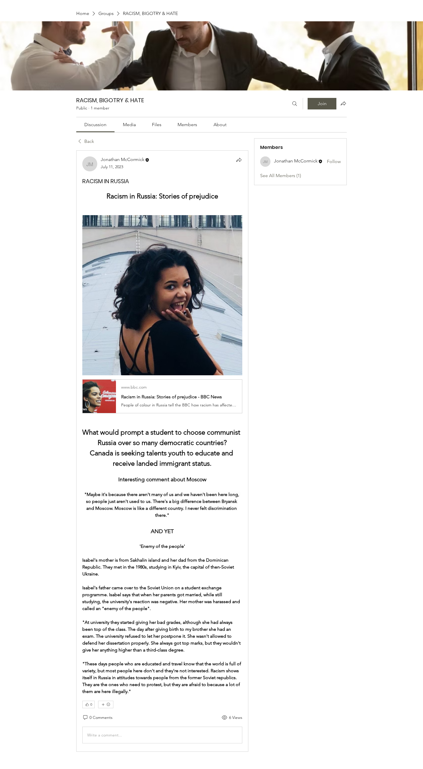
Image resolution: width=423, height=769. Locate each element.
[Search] (294, 103)
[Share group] (343, 103)
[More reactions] (105, 704)
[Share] (238, 159)
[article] (162, 451)
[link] (95, 124)
